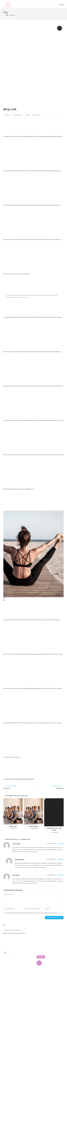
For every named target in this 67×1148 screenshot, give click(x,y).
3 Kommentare (37, 115)
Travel (32, 779)
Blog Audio (13, 826)
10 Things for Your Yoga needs (53, 829)
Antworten (60, 843)
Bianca (7, 115)
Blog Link (12, 15)
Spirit (28, 779)
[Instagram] (39, 963)
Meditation (24, 779)
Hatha (13, 779)
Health (27, 115)
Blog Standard (33, 826)
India (16, 779)
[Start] (3, 15)
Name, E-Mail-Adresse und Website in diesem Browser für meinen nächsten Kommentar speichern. (31, 913)
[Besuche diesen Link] (59, 28)
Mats (19, 779)
